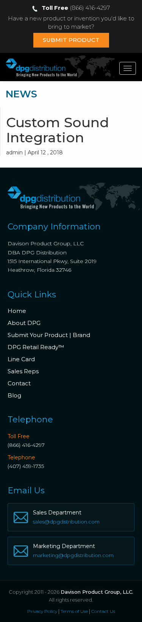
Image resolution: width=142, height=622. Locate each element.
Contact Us (103, 611)
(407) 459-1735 (26, 466)
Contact (19, 383)
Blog (14, 395)
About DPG (24, 323)
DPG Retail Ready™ (36, 347)
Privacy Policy (42, 611)
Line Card (21, 359)
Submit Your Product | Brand (49, 335)
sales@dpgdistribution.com (66, 522)
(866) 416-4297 (26, 445)
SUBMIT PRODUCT (71, 39)
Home (17, 311)
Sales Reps (23, 371)
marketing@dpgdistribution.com (73, 555)
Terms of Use (74, 611)
